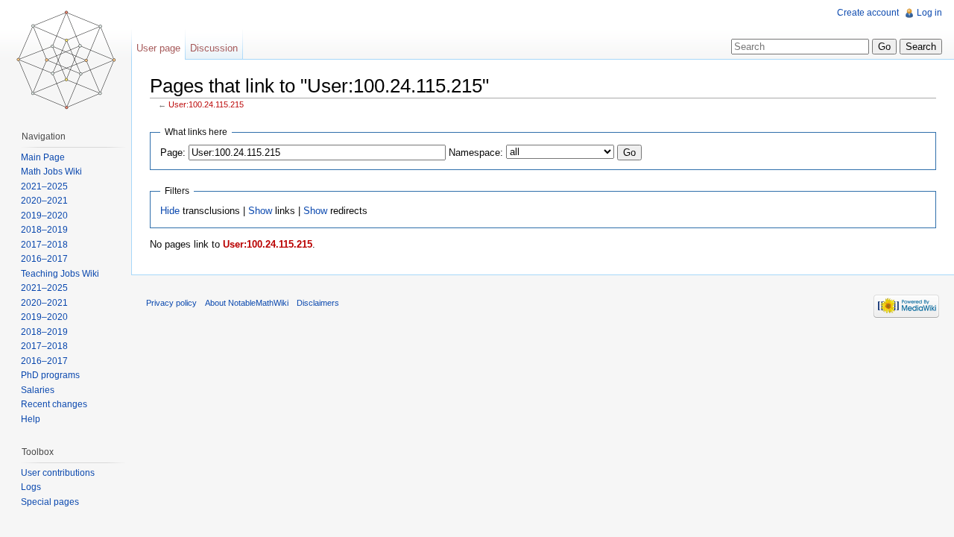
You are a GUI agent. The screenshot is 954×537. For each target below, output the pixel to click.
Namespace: (476, 152)
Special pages (50, 502)
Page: (173, 152)
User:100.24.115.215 (206, 104)
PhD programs (50, 375)
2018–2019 (44, 229)
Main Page (43, 157)
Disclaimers (318, 302)
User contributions (58, 473)
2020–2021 (44, 200)
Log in (929, 12)
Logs (31, 487)
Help (30, 419)
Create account (868, 12)
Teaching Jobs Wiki (60, 273)
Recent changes (54, 404)
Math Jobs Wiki (51, 171)
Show (260, 210)
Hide (170, 210)
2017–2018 (44, 244)
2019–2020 (44, 215)
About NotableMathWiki (246, 302)
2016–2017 (44, 259)
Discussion (214, 48)
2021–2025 (44, 186)
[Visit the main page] (65, 59)
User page (158, 48)
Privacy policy (171, 302)
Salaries (37, 390)
